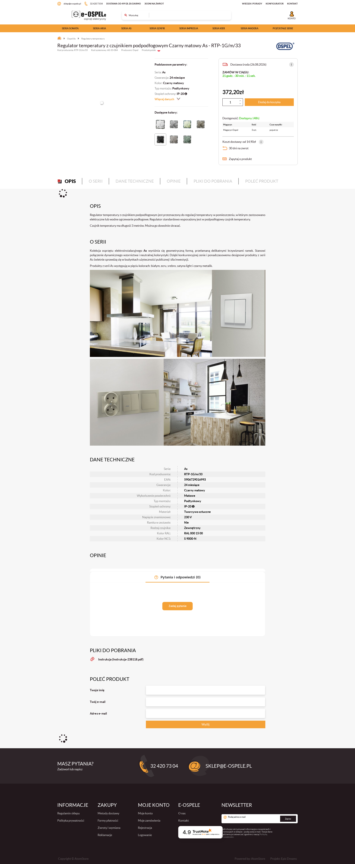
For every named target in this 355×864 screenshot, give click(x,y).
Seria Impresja (188, 28)
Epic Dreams (289, 858)
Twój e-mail (98, 701)
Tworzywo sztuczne (197, 511)
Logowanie (145, 835)
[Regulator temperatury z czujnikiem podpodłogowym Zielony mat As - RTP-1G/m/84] (187, 139)
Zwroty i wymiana (109, 827)
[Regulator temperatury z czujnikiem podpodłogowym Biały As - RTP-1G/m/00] (160, 124)
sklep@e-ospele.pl (72, 3)
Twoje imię (97, 690)
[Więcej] (240, 100)
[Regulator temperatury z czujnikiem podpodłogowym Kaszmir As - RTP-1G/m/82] (174, 139)
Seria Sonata (70, 28)
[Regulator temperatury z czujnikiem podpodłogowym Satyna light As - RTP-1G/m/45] (200, 124)
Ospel (135, 50)
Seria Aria (99, 28)
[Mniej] (240, 103)
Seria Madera (249, 28)
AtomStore (258, 858)
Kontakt (183, 820)
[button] (291, 64)
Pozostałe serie (283, 28)
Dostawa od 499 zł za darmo (123, 3)
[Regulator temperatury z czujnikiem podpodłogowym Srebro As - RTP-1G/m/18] (174, 124)
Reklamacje (105, 835)
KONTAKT (292, 3)
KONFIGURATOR (275, 3)
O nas (182, 813)
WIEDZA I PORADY (252, 3)
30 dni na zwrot (154, 3)
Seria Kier (218, 28)
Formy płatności (108, 820)
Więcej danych (164, 99)
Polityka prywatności (70, 820)
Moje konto (145, 813)
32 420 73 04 (96, 3)
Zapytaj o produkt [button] (240, 159)
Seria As (126, 28)
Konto (292, 18)
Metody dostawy (108, 813)
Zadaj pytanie (178, 605)
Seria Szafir (157, 28)
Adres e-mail (98, 713)
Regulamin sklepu (68, 813)
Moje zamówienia (149, 820)
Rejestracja (145, 827)
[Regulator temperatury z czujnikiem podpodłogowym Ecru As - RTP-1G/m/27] (187, 124)
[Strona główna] (60, 39)
